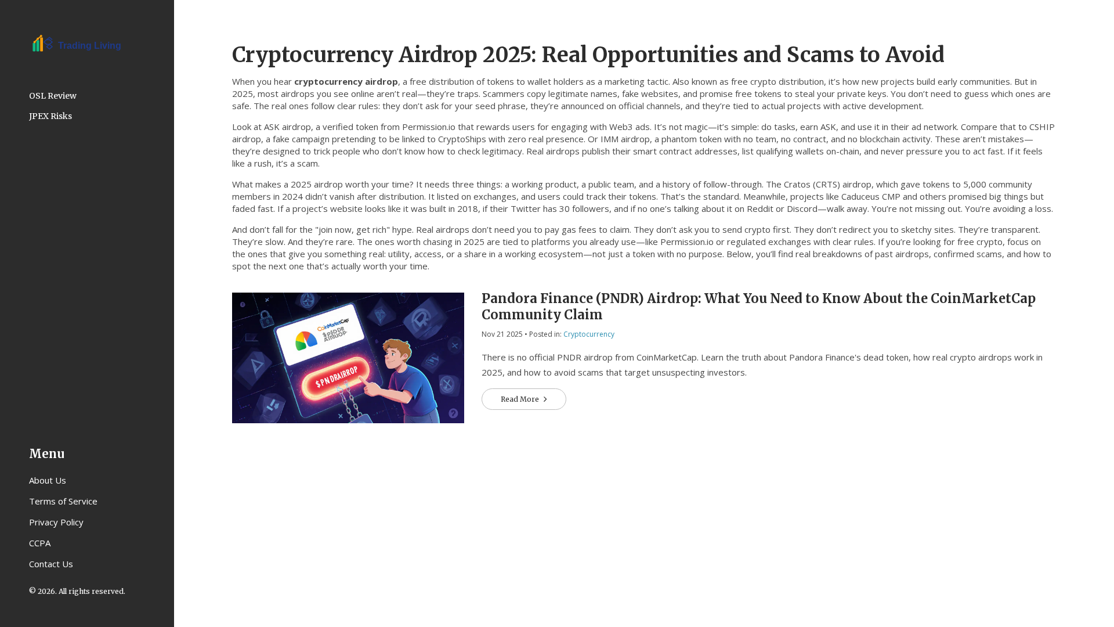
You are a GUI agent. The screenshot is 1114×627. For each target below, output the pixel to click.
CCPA (39, 543)
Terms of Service (63, 501)
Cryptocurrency (588, 334)
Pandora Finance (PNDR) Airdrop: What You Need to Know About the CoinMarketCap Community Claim (759, 306)
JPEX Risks (50, 116)
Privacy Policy (56, 522)
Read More (521, 399)
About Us (47, 480)
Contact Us (51, 564)
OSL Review (53, 96)
